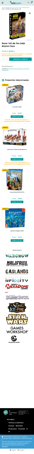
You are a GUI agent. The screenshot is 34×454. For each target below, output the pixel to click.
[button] (30, 13)
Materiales (19, 426)
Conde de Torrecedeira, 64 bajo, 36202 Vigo (23, 411)
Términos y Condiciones (15, 423)
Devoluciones (12, 429)
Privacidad (21, 429)
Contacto (11, 426)
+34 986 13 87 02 (23, 413)
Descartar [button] (5, 446)
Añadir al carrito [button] (17, 116)
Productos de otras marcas (15, 68)
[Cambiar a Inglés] (27, 428)
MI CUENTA (10, 419)
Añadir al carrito (20, 59)
